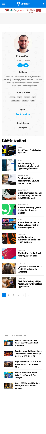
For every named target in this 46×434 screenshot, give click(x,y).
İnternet (27, 97)
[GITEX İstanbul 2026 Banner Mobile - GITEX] (23, 10)
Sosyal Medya (15, 100)
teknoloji (25, 100)
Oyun (33, 97)
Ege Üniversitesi (23, 114)
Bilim (32, 100)
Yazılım (12, 97)
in (26, 65)
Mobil (19, 97)
